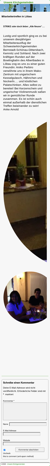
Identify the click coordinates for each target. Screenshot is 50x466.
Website (6, 440)
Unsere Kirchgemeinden (18, 2)
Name (5, 424)
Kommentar (8, 400)
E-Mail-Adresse (9, 430)
